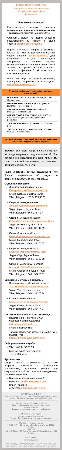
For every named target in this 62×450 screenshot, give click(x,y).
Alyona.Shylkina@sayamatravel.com (28, 205)
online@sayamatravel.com (21, 84)
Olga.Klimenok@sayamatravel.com (27, 251)
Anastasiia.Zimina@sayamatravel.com (29, 267)
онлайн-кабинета (37, 55)
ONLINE (37, 394)
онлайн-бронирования (29, 43)
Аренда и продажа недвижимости (31, 416)
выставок (26, 409)
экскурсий (45, 405)
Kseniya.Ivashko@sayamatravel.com (28, 190)
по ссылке (51, 446)
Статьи (13, 418)
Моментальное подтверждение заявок (31, 8)
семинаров (35, 409)
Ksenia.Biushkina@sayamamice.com (28, 302)
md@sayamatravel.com (33, 388)
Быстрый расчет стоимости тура (31, 5)
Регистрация (31, 14)
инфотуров (45, 409)
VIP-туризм (25, 414)
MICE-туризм (36, 414)
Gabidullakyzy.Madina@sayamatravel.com (31, 221)
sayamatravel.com (31, 440)
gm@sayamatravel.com (34, 381)
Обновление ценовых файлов (31, 11)
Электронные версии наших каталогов (31, 403)
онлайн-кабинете (41, 142)
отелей (36, 405)
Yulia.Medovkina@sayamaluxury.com (28, 286)
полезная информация (43, 418)
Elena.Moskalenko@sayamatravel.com (29, 236)
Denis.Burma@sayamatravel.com (27, 337)
